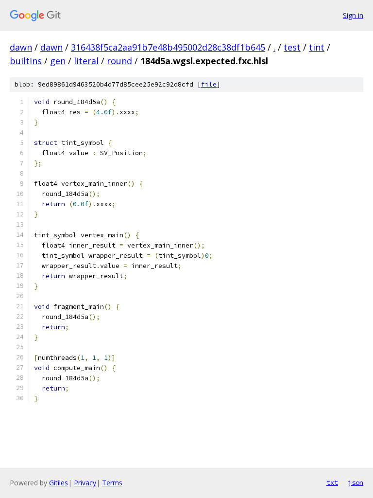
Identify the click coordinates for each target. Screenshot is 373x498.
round (119, 61)
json (355, 482)
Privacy (85, 482)
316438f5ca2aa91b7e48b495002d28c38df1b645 (168, 47)
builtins (26, 61)
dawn (21, 47)
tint (316, 47)
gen (58, 61)
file (209, 84)
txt (332, 482)
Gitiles (58, 482)
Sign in (353, 15)
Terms (112, 482)
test (292, 47)
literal (86, 61)
